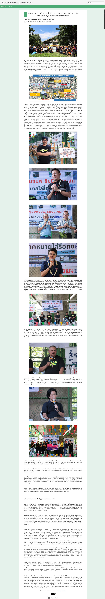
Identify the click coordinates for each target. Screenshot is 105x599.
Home (10, 6)
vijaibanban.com (62, 591)
